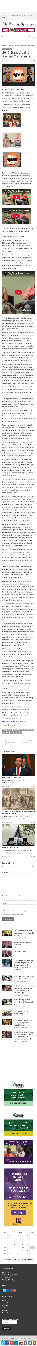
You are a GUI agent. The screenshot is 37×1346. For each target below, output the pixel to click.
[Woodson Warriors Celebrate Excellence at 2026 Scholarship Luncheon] (7, 931)
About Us (5, 1305)
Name (4, 896)
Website (4, 903)
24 (9, 1250)
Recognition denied (20, 951)
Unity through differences (10, 848)
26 (18, 1250)
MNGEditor (26, 938)
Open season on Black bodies (11, 778)
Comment (5, 872)
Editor (24, 947)
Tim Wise (6, 732)
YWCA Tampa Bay (15, 732)
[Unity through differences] (18, 825)
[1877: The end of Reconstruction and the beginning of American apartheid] (18, 789)
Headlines (9, 49)
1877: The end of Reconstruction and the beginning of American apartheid (18, 813)
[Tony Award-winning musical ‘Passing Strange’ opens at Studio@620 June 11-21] (7, 1020)
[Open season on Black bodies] (18, 755)
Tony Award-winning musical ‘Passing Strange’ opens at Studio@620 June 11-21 (23, 1022)
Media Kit (5, 1310)
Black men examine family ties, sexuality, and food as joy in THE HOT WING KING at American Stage (24, 989)
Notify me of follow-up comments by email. (17, 911)
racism (10, 730)
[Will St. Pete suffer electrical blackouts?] (7, 942)
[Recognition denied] (7, 951)
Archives (4, 1308)
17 (9, 1247)
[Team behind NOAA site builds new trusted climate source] (7, 977)
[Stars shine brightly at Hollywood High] (7, 1011)
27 (9, 1238)
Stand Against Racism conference (23, 730)
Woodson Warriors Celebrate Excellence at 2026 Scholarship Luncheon (24, 933)
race (4, 730)
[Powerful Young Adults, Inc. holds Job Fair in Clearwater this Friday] (7, 1000)
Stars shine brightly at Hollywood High (21, 1012)
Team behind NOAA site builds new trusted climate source (24, 978)
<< (5, 1232)
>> (32, 1232)
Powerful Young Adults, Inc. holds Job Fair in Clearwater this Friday (24, 1002)
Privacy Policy (6, 1313)
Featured (4, 49)
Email (21, 896)
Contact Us (5, 1303)
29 (32, 1250)
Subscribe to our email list (10, 1319)
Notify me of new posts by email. (14, 915)
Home (4, 1301)
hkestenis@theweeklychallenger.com (14, 721)
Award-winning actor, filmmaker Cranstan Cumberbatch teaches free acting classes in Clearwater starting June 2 (24, 1035)
